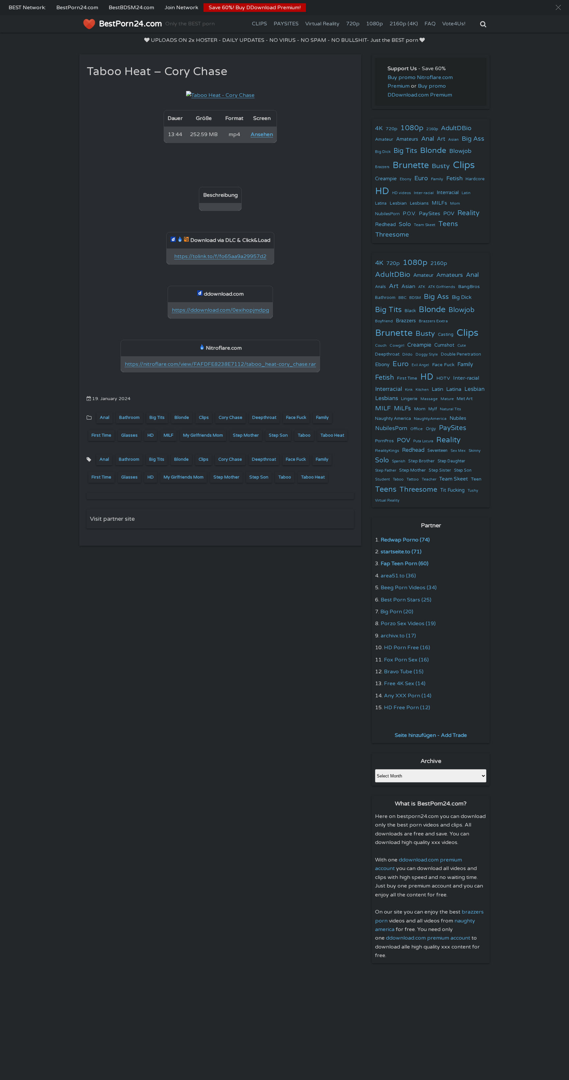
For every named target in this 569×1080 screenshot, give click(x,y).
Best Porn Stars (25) (406, 600)
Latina (381, 203)
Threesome (392, 234)
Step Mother (246, 435)
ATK (421, 287)
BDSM (415, 297)
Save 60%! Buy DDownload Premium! (255, 7)
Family (322, 417)
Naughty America (393, 418)
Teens (448, 224)
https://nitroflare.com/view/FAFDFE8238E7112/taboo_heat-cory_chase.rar (220, 364)
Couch (381, 345)
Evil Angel (420, 365)
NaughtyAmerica (430, 418)
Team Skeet (424, 224)
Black (410, 310)
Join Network (181, 7)
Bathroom (129, 417)
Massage (429, 399)
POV (448, 214)
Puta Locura (423, 441)
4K (379, 128)
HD (151, 435)
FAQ (430, 23)
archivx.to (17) (398, 635)
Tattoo (413, 479)
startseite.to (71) (401, 551)
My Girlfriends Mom (203, 435)
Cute (461, 345)
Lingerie (409, 398)
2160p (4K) (404, 23)
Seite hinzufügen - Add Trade (431, 735)
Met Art (465, 398)
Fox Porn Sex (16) (406, 660)
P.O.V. (409, 214)
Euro (421, 178)
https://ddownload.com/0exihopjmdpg (220, 310)
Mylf (432, 409)
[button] (558, 7)
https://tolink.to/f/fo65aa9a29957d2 (220, 256)
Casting (445, 334)
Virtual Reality (322, 23)
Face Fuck (296, 417)
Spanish (398, 461)
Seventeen (437, 450)
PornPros (384, 441)
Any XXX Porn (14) (407, 695)
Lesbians (419, 203)
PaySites (429, 213)
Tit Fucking (452, 490)
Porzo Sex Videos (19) (408, 623)
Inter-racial (424, 192)
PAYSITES (286, 23)
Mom (455, 203)
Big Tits (157, 417)
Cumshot (444, 345)
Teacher (429, 479)
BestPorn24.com (77, 7)
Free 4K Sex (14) (404, 683)
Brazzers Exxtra (433, 321)
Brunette (411, 165)
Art (441, 139)
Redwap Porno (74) (405, 540)
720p (353, 23)
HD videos (401, 193)
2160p (432, 129)
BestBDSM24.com (131, 7)
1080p (374, 23)
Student (382, 479)
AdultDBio (456, 128)
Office (416, 428)
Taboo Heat (332, 435)
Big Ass (473, 139)
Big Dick (383, 151)
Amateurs (407, 139)
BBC (402, 297)
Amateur (384, 139)
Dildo (407, 354)
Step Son (278, 435)
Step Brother (421, 461)
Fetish (454, 178)
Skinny (474, 450)
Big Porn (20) (396, 611)
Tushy (473, 490)
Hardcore (475, 179)
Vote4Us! (453, 23)
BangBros (469, 286)
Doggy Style (427, 354)
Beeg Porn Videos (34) (409, 587)
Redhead (385, 224)
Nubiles (457, 418)
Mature (447, 399)
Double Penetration (461, 354)
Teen (476, 479)
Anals (380, 286)
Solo (405, 224)
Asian (453, 139)
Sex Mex (458, 451)
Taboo (304, 435)
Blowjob (460, 151)
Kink (409, 390)
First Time (101, 435)
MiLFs (402, 408)
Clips (204, 417)
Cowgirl (397, 345)
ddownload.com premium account (428, 938)
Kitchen (422, 390)
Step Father (385, 470)
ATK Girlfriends (441, 287)
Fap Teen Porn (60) (404, 563)
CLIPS (259, 23)
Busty (441, 166)
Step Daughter (451, 461)
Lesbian (398, 203)
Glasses (129, 435)
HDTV (443, 378)
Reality (468, 213)
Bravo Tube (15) (403, 671)
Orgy (431, 428)
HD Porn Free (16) (407, 647)
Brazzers (382, 167)
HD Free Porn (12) (407, 707)
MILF (168, 435)
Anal (104, 417)
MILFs (439, 203)
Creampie (386, 179)
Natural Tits (450, 409)
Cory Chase (230, 417)
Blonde (182, 417)
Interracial (448, 192)
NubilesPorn (387, 214)
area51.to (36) (398, 575)
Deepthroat (264, 417)
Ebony (405, 179)
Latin (466, 193)
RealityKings (387, 450)
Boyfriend (384, 321)
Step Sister (440, 470)
